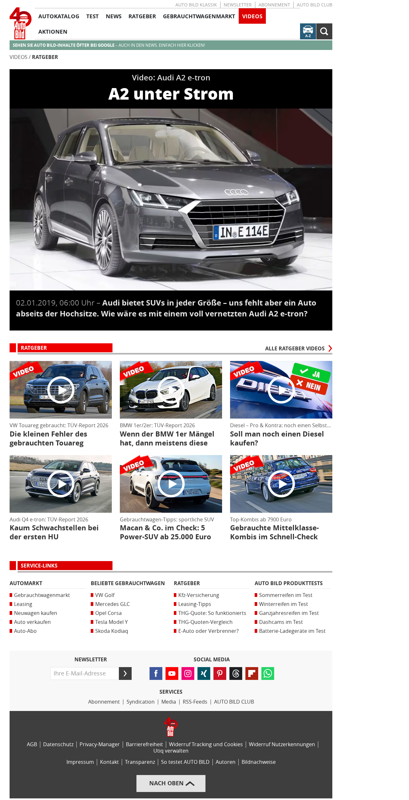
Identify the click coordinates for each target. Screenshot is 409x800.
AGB (32, 744)
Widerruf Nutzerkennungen (282, 744)
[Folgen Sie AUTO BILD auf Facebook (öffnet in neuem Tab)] (156, 673)
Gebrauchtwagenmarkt (42, 595)
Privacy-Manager (100, 744)
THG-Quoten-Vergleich (205, 622)
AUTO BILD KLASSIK (196, 5)
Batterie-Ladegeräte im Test (292, 631)
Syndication (141, 702)
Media (168, 702)
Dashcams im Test (281, 622)
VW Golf (104, 595)
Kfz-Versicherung (198, 595)
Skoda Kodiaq (111, 631)
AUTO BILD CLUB (314, 5)
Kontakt (109, 762)
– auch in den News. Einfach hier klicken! (109, 45)
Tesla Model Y (111, 622)
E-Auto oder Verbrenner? (208, 631)
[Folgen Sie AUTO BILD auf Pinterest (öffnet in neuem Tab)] (219, 673)
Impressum (80, 762)
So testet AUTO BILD (185, 762)
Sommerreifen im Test (286, 595)
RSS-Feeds (195, 702)
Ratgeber (45, 57)
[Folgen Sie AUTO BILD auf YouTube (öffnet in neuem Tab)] (172, 673)
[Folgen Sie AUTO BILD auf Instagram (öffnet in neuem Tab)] (187, 673)
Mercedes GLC (112, 604)
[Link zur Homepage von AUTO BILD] (21, 23)
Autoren (225, 762)
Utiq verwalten (171, 751)
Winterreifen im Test (283, 604)
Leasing (23, 604)
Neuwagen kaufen (35, 613)
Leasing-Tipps (194, 604)
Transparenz (140, 762)
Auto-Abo (25, 631)
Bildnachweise (259, 762)
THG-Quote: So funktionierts (212, 613)
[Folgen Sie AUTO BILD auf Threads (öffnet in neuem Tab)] (235, 673)
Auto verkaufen (32, 622)
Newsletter (238, 5)
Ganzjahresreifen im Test (289, 613)
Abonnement (274, 5)
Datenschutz (58, 744)
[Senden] (125, 673)
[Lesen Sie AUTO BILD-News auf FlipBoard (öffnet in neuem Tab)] (251, 673)
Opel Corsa (108, 613)
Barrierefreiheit (144, 744)
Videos (18, 57)
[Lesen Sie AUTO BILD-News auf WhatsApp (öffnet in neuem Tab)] (267, 673)
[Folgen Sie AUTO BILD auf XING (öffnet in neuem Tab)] (203, 673)
